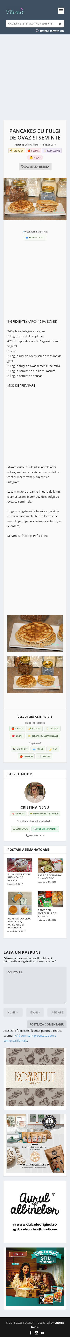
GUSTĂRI (26, 756)
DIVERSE (44, 756)
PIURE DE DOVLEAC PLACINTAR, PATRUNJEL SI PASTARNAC (19, 923)
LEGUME (34, 728)
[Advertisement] (35, 77)
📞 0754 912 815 (35, 835)
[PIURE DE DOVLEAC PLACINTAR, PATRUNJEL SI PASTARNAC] (19, 903)
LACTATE (52, 728)
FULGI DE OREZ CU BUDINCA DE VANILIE (18, 877)
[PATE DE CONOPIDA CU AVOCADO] (50, 865)
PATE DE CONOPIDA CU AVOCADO (50, 877)
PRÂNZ (37, 749)
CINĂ (52, 749)
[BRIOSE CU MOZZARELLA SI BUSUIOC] (50, 899)
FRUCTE (17, 728)
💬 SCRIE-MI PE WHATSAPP (45, 829)
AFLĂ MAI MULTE (20, 829)
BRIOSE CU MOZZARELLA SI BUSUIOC (47, 913)
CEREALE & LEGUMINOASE (43, 736)
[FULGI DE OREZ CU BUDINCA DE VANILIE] (19, 864)
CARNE (17, 736)
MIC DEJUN (20, 749)
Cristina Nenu (32, 144)
